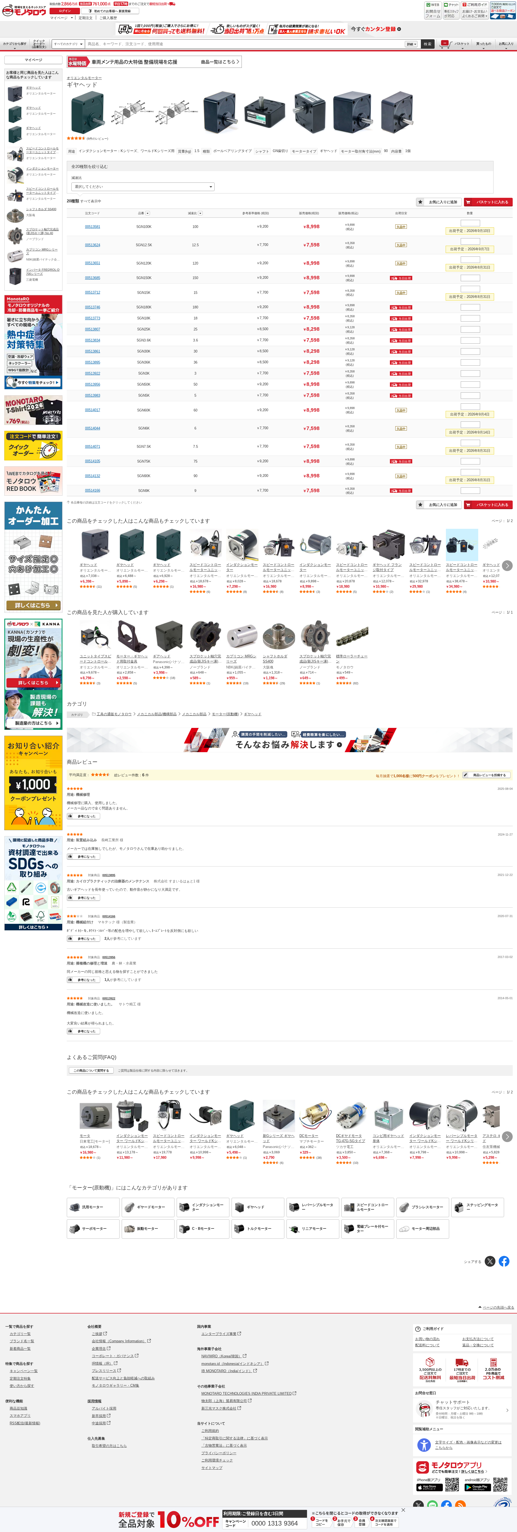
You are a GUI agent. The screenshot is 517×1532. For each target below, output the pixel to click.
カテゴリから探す (15, 43)
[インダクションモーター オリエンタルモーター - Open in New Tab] (242, 545)
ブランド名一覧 (22, 1341)
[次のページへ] (507, 565)
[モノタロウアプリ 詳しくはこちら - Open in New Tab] (462, 1467)
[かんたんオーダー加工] (33, 611)
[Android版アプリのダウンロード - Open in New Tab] (487, 1485)
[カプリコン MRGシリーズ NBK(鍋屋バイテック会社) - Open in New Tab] (242, 637)
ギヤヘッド (252, 714)
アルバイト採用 (104, 1408)
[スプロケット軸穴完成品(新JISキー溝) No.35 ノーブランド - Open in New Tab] (206, 637)
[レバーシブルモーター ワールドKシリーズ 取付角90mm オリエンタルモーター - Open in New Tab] (462, 1116)
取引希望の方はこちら (109, 1446)
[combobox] (245, 44)
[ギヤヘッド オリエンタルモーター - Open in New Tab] (96, 545)
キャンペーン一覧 (24, 1371)
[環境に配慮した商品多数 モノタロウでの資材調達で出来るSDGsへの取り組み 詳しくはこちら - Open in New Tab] (33, 929)
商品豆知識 (18, 1408)
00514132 (92, 476)
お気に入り (506, 43)
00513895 (92, 362)
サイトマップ (211, 1468)
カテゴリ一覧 (20, 1334)
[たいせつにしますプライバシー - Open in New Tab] (502, 1506)
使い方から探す (22, 1386)
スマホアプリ (20, 1416)
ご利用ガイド (433, 1329)
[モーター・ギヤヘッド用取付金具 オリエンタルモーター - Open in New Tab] (132, 637)
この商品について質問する (91, 1070)
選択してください (89, 187)
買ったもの (483, 43)
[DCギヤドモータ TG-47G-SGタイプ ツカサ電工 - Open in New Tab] (352, 1116)
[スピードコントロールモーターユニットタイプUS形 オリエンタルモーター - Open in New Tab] (206, 545)
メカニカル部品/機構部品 (157, 714)
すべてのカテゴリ (66, 43)
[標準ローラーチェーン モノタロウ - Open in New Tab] (352, 637)
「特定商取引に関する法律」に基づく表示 (234, 1438)
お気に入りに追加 (443, 202)
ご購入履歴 (108, 18)
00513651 (92, 263)
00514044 (92, 428)
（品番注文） (39, 43)
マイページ (59, 18)
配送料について (427, 1345)
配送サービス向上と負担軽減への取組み (123, 1378)
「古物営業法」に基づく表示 (224, 1445)
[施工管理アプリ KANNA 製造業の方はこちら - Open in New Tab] (33, 728)
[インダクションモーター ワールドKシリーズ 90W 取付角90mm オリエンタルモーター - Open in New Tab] (132, 1116)
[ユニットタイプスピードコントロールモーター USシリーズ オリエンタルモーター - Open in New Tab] (96, 637)
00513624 (92, 245)
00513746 (92, 307)
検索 (428, 44)
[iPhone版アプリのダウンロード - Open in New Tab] (437, 1485)
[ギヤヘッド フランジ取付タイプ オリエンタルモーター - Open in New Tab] (389, 545)
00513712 (92, 292)
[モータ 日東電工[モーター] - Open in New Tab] (96, 1116)
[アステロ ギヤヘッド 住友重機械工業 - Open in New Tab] (499, 1116)
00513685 (92, 278)
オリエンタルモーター (84, 78)
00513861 (92, 351)
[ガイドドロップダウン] (475, 14)
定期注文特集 (20, 1378)
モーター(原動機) (225, 714)
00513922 (92, 373)
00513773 (92, 318)
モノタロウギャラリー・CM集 (115, 1385)
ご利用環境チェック (217, 1460)
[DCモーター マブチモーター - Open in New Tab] (315, 1116)
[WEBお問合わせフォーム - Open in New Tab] (433, 10)
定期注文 (86, 18)
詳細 (410, 44)
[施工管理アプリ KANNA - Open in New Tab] (33, 687)
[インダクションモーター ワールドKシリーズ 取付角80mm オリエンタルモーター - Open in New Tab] (425, 1116)
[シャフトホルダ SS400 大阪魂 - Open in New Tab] (279, 637)
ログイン (65, 10)
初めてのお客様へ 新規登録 (112, 11)
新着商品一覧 (20, 1349)
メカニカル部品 (194, 714)
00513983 (92, 395)
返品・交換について (478, 1345)
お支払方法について (478, 1339)
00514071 (92, 447)
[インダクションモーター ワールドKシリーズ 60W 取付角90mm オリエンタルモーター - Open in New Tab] (206, 1116)
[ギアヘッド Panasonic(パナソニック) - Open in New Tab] (169, 637)
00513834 (92, 340)
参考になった (87, 816)
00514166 (92, 490)
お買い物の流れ (427, 1339)
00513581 (92, 227)
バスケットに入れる (492, 202)
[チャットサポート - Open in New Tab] (451, 10)
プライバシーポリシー (218, 1453)
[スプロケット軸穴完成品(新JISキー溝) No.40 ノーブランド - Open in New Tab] (315, 637)
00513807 (92, 329)
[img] (25, 10)
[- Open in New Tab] (430, 1369)
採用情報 (95, 1401)
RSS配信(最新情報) (25, 1423)
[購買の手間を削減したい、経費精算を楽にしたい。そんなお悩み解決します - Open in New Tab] (290, 740)
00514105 (92, 461)
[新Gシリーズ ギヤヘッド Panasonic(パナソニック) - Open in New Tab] (279, 1116)
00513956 (92, 384)
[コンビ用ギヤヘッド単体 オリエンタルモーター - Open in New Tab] (389, 1116)
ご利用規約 (210, 1431)
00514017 (92, 410)
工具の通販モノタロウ (114, 714)
